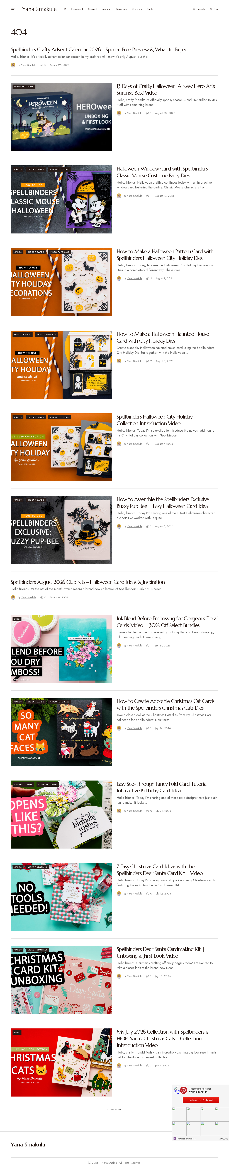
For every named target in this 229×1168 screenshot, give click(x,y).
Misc (17, 619)
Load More (114, 1109)
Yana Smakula (39, 9)
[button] (13, 9)
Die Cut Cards (36, 169)
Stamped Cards (23, 784)
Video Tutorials (24, 86)
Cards (18, 169)
